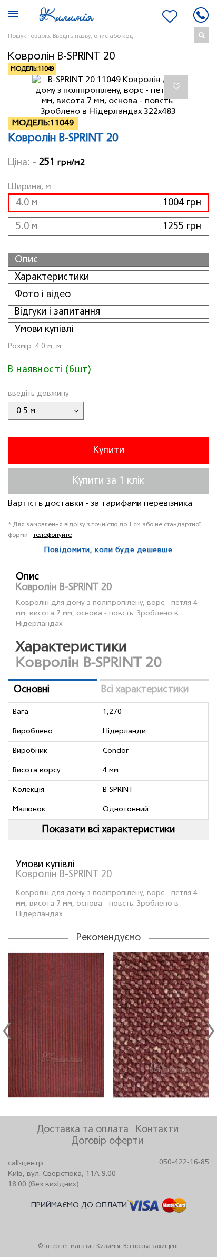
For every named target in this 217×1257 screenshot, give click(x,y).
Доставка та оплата (82, 1129)
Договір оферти (107, 1141)
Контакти (157, 1129)
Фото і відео (43, 294)
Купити (108, 450)
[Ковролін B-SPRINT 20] (108, 96)
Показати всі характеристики (108, 830)
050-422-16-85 (184, 1162)
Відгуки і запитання (57, 312)
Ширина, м (29, 187)
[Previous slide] (7, 1031)
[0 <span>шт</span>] (169, 16)
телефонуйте (52, 535)
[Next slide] (210, 1031)
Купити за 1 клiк (108, 481)
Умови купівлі (44, 329)
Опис (26, 260)
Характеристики (52, 277)
